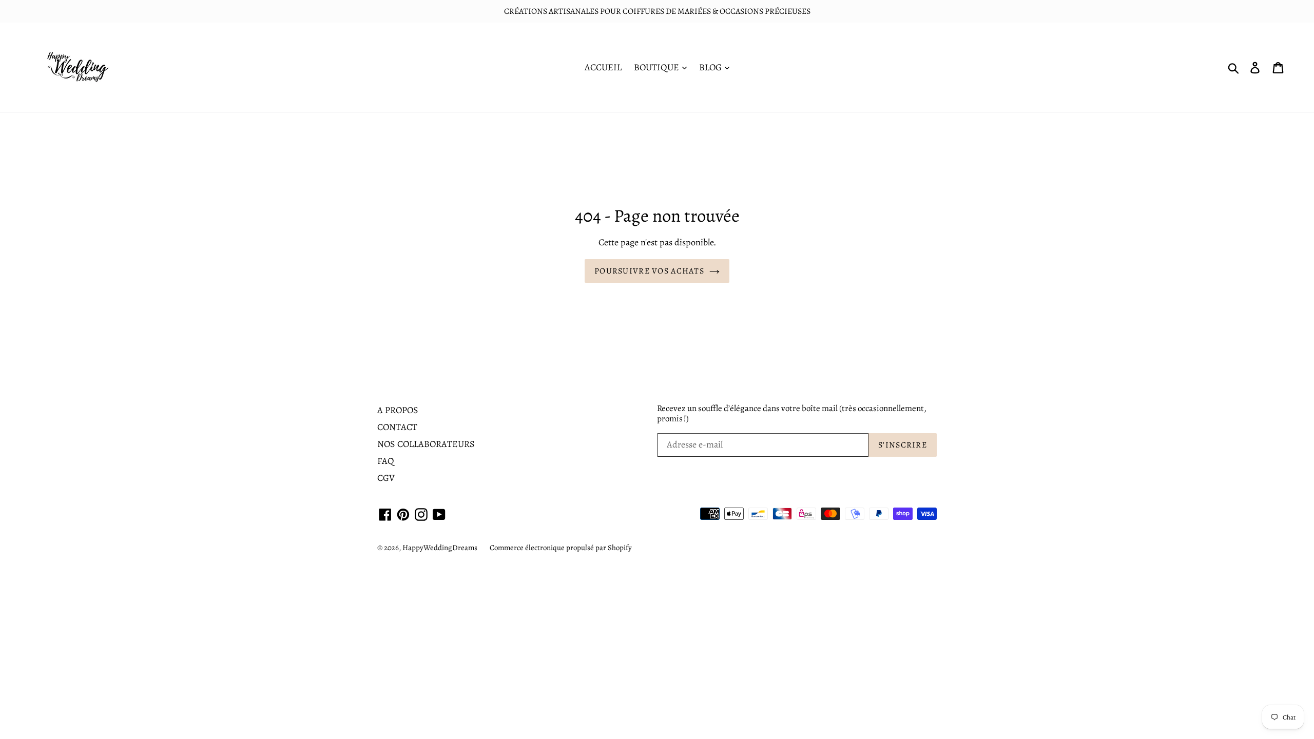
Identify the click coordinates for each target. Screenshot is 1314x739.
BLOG (711, 67)
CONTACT (397, 427)
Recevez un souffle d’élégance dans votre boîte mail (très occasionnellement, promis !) (791, 413)
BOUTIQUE (657, 67)
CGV (386, 478)
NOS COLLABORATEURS (426, 444)
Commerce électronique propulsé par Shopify (561, 547)
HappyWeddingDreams (439, 547)
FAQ (385, 461)
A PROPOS (397, 410)
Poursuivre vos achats (649, 271)
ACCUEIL (603, 67)
